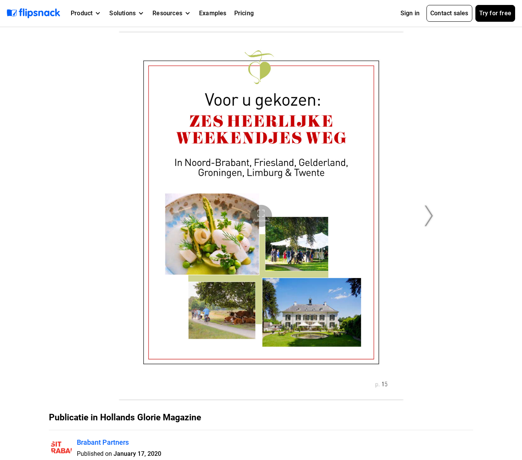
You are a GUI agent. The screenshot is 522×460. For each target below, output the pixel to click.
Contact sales (449, 13)
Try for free (495, 13)
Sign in (410, 13)
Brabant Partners (103, 442)
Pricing (244, 13)
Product (81, 13)
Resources (167, 13)
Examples (213, 13)
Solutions (122, 13)
